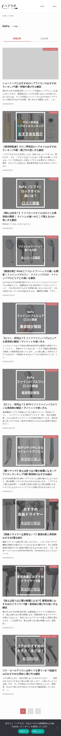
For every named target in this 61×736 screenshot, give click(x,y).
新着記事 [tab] (17, 38)
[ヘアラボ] (9, 6)
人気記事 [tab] (44, 38)
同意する (24, 731)
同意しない (38, 731)
